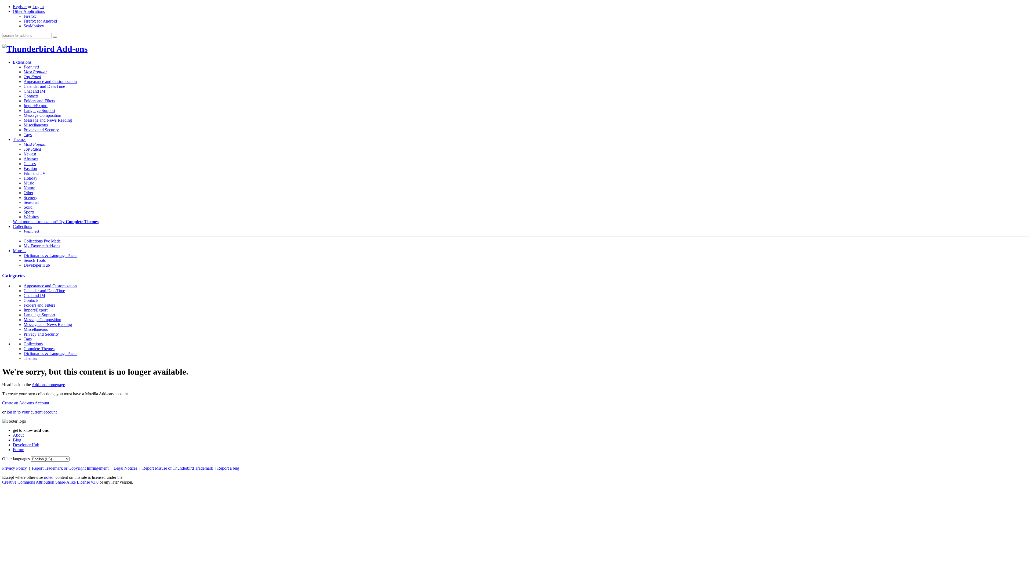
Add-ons (71, 49)
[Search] (55, 37)
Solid (28, 207)
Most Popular (35, 72)
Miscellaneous (36, 125)
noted (48, 477)
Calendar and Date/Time (44, 86)
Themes (19, 139)
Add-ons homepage (48, 384)
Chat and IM (34, 91)
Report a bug (228, 468)
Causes (30, 163)
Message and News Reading (48, 120)
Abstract (31, 159)
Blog (17, 440)
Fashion (30, 168)
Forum (18, 449)
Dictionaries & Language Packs (50, 255)
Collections (22, 226)
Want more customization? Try (56, 221)
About (18, 435)
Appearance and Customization (50, 81)
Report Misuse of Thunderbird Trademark (178, 468)
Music (29, 183)
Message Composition (42, 115)
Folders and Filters (39, 101)
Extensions (22, 62)
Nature (29, 188)
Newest (30, 154)
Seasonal (31, 202)
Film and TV (35, 173)
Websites (31, 217)
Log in (38, 6)
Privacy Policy (15, 468)
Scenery (30, 197)
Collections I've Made (42, 241)
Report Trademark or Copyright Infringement (71, 468)
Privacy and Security (41, 130)
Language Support (39, 110)
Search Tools (35, 260)
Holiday (30, 178)
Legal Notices (126, 468)
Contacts (31, 96)
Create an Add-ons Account (25, 403)
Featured (31, 67)
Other (28, 192)
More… (19, 250)
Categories (13, 275)
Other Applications (29, 11)
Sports (29, 212)
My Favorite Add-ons (42, 246)
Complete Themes (39, 348)
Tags (28, 134)
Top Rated (32, 76)
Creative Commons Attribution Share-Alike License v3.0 (51, 482)
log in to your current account (32, 412)
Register (20, 6)
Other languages (16, 458)
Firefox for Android (40, 21)
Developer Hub (37, 265)
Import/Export (36, 105)
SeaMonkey (34, 26)
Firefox (30, 16)
